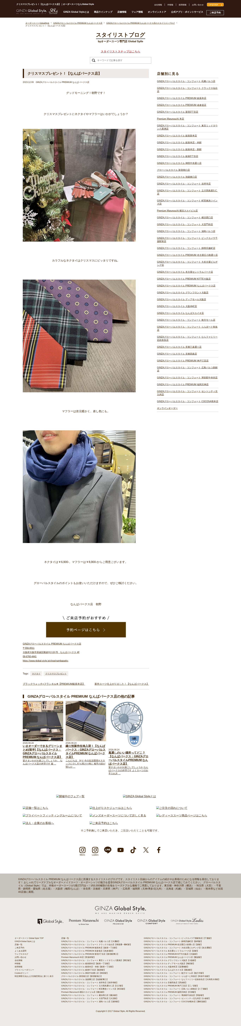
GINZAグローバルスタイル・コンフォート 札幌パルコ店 (186, 81)
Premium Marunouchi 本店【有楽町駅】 (78, 957)
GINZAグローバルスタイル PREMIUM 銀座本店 (181, 98)
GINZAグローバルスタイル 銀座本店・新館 (179, 149)
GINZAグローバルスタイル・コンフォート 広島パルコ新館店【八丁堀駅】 (176, 989)
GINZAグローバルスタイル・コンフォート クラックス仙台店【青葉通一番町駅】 (96, 944)
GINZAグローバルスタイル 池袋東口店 (177, 177)
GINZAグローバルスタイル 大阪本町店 (177, 306)
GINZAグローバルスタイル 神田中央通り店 (179, 163)
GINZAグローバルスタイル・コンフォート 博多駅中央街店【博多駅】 (174, 995)
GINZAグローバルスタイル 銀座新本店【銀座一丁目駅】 (85, 963)
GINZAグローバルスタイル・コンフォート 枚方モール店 (186, 320)
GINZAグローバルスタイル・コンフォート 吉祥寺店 (184, 183)
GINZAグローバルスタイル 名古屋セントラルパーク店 (185, 272)
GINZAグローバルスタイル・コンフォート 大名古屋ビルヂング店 (187, 263)
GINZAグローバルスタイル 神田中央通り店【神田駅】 (85, 973)
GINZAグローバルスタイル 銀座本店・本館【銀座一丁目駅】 (87, 967)
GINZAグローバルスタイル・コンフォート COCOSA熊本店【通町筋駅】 (175, 1001)
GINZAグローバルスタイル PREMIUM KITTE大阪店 (184, 278)
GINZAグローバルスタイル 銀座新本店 (177, 135)
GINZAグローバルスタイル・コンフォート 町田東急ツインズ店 (187, 202)
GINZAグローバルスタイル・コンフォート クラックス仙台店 (187, 90)
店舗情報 (121, 12)
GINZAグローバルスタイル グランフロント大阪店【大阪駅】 (170, 960)
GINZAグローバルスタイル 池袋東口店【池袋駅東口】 (85, 979)
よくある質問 (20, 951)
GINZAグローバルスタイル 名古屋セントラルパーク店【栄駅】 (171, 951)
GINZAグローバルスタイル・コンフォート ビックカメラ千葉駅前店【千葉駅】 (178, 938)
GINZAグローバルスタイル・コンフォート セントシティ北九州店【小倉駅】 (177, 998)
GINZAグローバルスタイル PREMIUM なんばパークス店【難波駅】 (173, 957)
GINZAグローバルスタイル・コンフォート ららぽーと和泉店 (187, 328)
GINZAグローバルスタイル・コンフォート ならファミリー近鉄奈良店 (187, 338)
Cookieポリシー (21, 973)
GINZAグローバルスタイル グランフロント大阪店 (182, 292)
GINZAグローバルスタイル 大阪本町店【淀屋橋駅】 (166, 967)
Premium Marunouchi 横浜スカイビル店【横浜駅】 (83, 992)
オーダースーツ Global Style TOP (29, 938)
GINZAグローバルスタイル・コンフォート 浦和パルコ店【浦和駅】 (90, 1001)
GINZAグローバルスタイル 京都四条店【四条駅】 (165, 982)
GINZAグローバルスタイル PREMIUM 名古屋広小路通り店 (187, 255)
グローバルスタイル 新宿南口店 (173, 170)
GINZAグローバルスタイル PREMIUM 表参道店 (181, 105)
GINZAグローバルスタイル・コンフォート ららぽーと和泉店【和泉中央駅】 (177, 976)
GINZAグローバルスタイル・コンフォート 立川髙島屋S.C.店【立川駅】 (92, 986)
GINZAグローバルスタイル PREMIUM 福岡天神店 (183, 384)
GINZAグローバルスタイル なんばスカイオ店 (180, 313)
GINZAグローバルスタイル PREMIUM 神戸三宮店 (183, 360)
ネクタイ (36, 673)
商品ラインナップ (103, 12)
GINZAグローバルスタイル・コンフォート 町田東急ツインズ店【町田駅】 (93, 989)
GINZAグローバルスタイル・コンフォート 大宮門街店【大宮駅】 (89, 998)
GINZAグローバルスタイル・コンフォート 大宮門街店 (185, 224)
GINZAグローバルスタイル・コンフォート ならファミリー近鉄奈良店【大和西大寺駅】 (182, 979)
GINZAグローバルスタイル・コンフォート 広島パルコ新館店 (187, 369)
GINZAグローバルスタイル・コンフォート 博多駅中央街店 (187, 377)
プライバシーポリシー (24, 970)
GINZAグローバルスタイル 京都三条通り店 (179, 347)
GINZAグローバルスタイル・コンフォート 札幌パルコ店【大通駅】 (90, 941)
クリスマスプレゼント (56, 673)
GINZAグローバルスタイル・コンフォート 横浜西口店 (185, 217)
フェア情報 (137, 12)
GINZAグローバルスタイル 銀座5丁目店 (177, 156)
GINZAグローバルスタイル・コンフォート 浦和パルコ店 (186, 231)
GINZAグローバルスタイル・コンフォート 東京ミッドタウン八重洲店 (187, 127)
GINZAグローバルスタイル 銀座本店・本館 (179, 142)
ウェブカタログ (21, 954)
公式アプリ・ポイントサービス (187, 12)
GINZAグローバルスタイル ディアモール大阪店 (181, 299)
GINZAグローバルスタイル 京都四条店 (177, 354)
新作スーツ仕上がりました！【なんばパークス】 (122, 683)
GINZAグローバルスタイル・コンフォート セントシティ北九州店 (187, 393)
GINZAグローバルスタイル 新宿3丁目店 (177, 112)
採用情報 (182, 5)
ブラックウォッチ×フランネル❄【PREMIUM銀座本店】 (54, 683)
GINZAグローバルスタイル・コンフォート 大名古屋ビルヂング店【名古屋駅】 (178, 948)
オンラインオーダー (167, 408)
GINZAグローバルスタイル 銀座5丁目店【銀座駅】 (83, 970)
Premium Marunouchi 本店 (170, 118)
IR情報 (170, 5)
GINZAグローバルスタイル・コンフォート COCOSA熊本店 (187, 401)
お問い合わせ (198, 5)
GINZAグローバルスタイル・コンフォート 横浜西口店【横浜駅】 (89, 995)
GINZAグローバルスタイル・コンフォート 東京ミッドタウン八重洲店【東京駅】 (96, 960)
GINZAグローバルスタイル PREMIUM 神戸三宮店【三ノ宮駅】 (171, 986)
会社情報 (158, 5)
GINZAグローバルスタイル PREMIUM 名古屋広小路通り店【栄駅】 (173, 944)
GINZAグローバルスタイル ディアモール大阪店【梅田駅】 (169, 963)
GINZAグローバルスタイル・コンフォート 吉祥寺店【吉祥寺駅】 (89, 982)
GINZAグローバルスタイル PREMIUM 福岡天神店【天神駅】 (170, 992)
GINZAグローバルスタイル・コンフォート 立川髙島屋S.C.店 (187, 192)
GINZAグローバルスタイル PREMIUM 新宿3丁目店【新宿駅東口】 (90, 954)
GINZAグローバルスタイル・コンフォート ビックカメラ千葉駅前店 (187, 240)
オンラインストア (157, 12)
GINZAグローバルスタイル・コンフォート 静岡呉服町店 (186, 248)
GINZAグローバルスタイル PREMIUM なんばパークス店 (186, 285)
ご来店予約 (215, 12)
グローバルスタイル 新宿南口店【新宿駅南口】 (82, 976)
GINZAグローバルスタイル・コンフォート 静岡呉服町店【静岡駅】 (173, 941)
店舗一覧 (18, 944)
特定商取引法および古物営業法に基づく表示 (34, 976)
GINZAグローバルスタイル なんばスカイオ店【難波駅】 (168, 970)
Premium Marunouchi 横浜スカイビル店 (177, 210)
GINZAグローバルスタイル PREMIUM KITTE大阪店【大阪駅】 (171, 954)
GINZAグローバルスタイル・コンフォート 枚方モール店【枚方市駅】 (174, 973)
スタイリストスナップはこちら (120, 51)
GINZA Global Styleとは (76, 12)
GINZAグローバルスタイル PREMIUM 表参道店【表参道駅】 (87, 951)
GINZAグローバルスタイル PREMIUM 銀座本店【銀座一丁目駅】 (89, 948)
